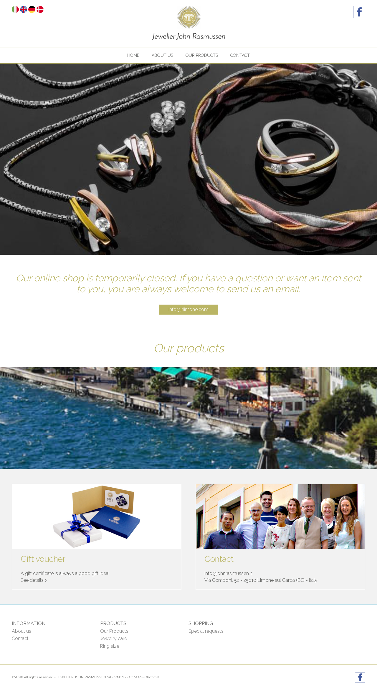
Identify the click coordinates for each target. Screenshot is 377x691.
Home (133, 55)
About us (162, 55)
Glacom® (152, 677)
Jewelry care (113, 638)
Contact (240, 55)
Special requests (206, 631)
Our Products (114, 631)
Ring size (109, 646)
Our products (202, 55)
